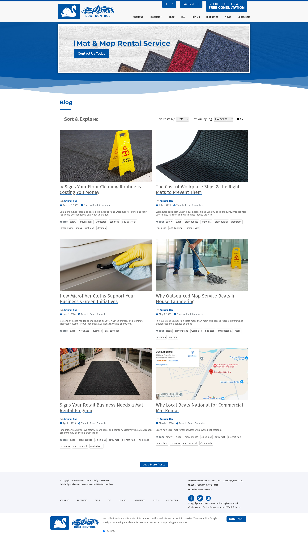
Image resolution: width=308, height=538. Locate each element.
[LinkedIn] (208, 498)
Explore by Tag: (202, 119)
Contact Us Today (91, 53)
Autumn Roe (70, 201)
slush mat (100, 440)
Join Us (196, 16)
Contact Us (244, 16)
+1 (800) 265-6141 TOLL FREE (206, 485)
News (228, 16)
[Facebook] (191, 498)
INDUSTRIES (139, 500)
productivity (67, 228)
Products (155, 16)
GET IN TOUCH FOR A (227, 6)
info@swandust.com (203, 490)
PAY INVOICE (191, 4)
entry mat (206, 221)
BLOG (97, 500)
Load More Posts (154, 464)
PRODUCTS (82, 500)
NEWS (155, 500)
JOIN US (122, 500)
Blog (172, 16)
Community (206, 443)
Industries (212, 16)
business (114, 221)
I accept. (110, 531)
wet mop (89, 228)
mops (79, 228)
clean (178, 221)
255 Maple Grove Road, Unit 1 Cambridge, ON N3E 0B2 (220, 481)
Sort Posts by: (166, 119)
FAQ (183, 16)
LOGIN (169, 4)
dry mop (101, 228)
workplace (101, 221)
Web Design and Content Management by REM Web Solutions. (86, 484)
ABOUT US (64, 500)
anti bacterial (129, 221)
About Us (138, 16)
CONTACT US (172, 500)
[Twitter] (200, 498)
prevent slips (191, 221)
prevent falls (86, 221)
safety (73, 221)
